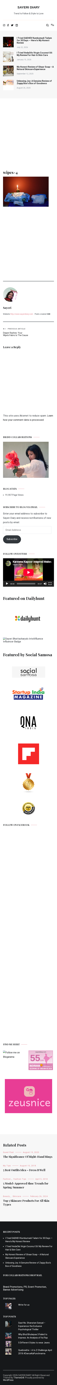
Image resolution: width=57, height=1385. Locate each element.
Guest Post (8, 1152)
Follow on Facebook (16, 825)
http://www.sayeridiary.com (21, 314)
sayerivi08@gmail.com (15, 1284)
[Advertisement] (28, 128)
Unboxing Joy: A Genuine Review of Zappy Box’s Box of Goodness (34, 82)
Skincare (17, 1196)
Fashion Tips (20, 1179)
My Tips (7, 1166)
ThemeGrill (19, 1377)
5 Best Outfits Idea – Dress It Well (24, 1170)
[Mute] (45, 583)
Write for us (23, 1305)
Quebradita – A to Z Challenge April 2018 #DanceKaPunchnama (35, 1352)
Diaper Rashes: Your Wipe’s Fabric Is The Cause (15, 332)
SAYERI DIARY (28, 7)
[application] (28, 572)
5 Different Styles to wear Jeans (34, 1342)
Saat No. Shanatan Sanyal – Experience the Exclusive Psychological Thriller (31, 1326)
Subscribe (12, 539)
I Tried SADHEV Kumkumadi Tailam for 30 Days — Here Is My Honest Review (34, 40)
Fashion (7, 1179)
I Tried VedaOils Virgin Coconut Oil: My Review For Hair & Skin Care (35, 54)
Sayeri (7, 308)
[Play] (7, 583)
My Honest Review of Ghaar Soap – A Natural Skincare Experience (35, 68)
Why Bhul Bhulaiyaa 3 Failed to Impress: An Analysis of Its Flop (33, 1336)
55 (35, 1058)
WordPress (8, 1380)
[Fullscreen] (50, 583)
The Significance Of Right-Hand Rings (27, 1156)
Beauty (6, 1196)
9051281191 (10, 1281)
